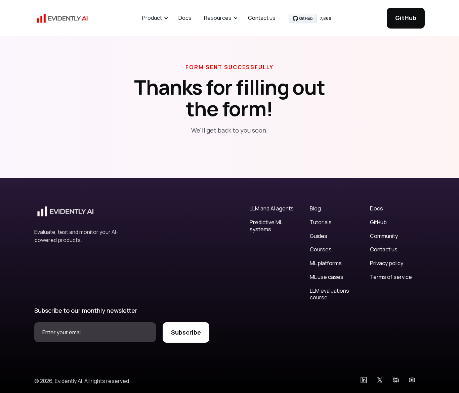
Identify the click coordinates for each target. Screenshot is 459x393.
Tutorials (321, 222)
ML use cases (326, 277)
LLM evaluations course (329, 294)
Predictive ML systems (266, 226)
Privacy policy (386, 263)
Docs (185, 17)
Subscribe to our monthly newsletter (85, 310)
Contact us (262, 17)
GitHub (405, 18)
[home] (62, 18)
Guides (318, 236)
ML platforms (326, 263)
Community (384, 236)
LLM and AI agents (272, 208)
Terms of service (391, 277)
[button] (154, 18)
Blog (315, 208)
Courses (321, 249)
